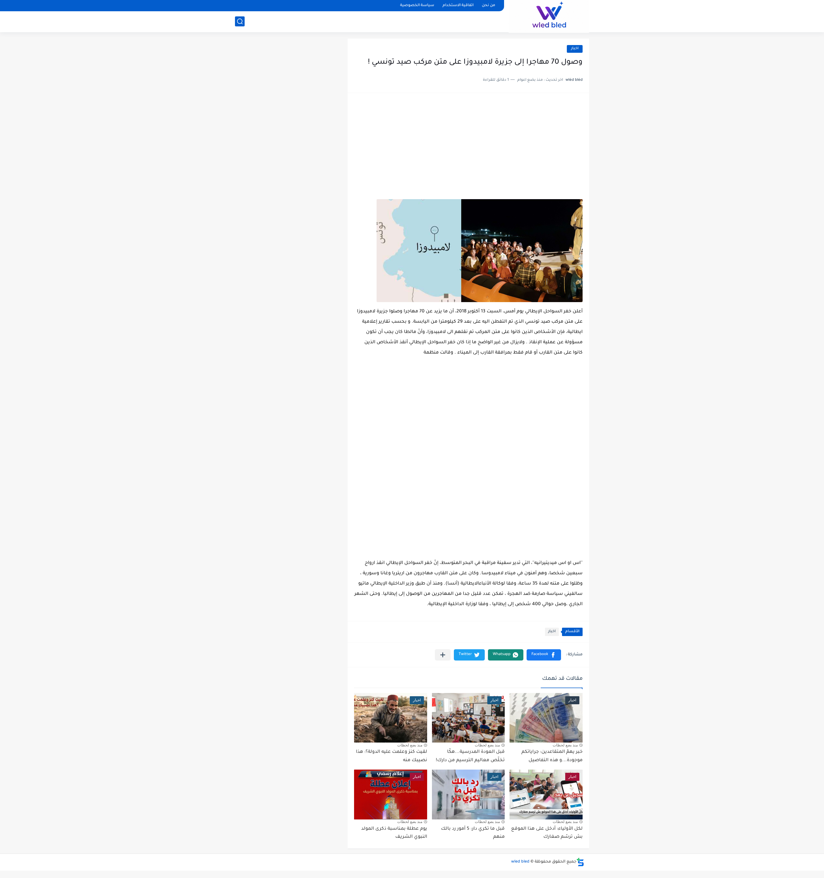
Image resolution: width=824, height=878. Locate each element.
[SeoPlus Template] (580, 862)
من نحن (488, 6)
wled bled (520, 862)
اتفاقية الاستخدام (458, 6)
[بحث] (240, 21)
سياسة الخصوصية (417, 6)
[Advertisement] (468, 149)
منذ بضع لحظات (565, 745)
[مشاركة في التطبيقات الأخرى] (443, 655)
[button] (544, 655)
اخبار (574, 49)
